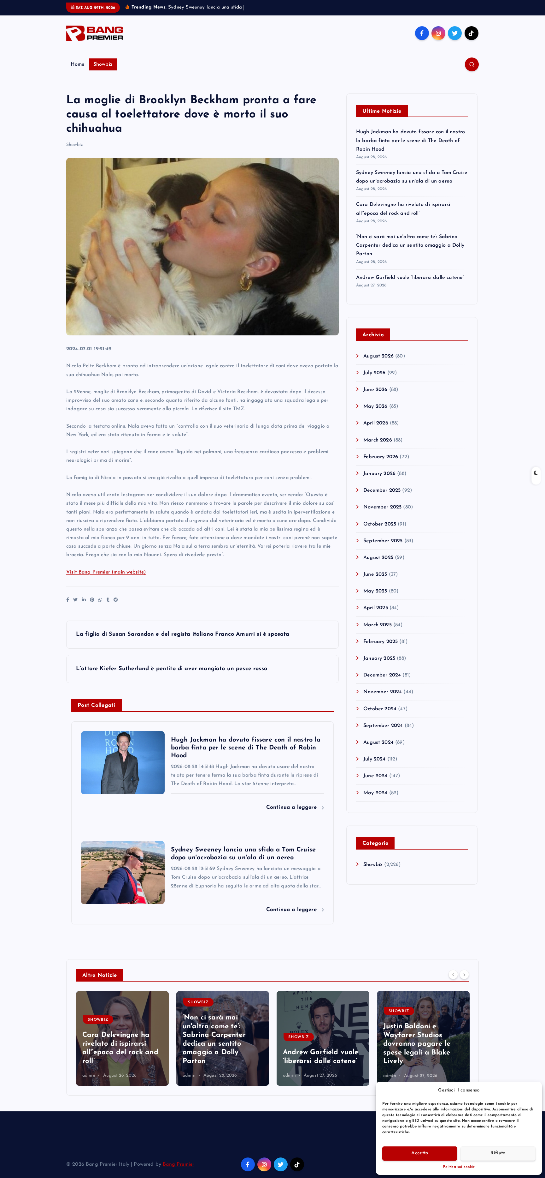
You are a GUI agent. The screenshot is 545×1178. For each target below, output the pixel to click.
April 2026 (375, 423)
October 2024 (379, 709)
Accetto (419, 1153)
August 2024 (378, 742)
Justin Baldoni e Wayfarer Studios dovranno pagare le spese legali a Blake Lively (416, 1044)
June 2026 (375, 389)
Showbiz (103, 64)
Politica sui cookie (459, 1167)
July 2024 (374, 759)
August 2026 (378, 356)
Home (78, 64)
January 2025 (379, 658)
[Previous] (453, 974)
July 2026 (374, 373)
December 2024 (382, 675)
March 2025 (377, 625)
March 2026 (377, 440)
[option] (122, 1038)
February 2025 (380, 641)
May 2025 (375, 591)
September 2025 (382, 541)
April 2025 (375, 607)
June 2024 (375, 775)
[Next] (464, 974)
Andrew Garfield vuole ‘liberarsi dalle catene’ (410, 277)
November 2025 (382, 507)
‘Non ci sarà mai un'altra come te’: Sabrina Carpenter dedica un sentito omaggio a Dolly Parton (410, 245)
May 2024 (375, 793)
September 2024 (383, 725)
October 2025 (379, 524)
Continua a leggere (292, 807)
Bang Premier (178, 1164)
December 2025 (382, 490)
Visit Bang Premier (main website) (106, 572)
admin (88, 1075)
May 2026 (375, 406)
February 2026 (380, 457)
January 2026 (379, 473)
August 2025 (378, 557)
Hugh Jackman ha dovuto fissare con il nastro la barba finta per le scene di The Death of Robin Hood (410, 140)
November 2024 (382, 691)
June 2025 (375, 574)
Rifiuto (497, 1153)
